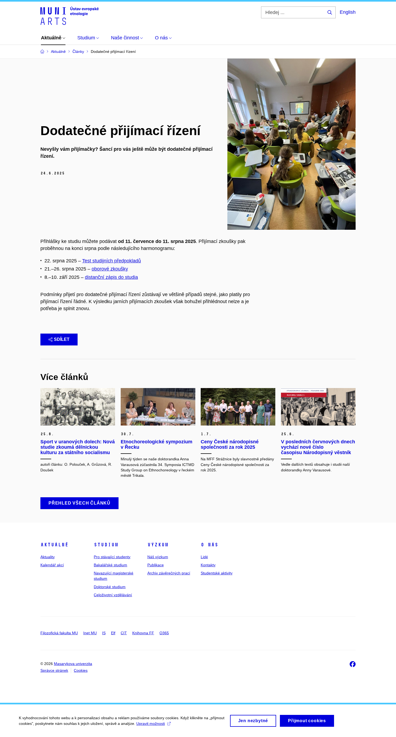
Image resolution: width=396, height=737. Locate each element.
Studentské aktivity (216, 573)
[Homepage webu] (69, 15)
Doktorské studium (110, 587)
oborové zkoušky (110, 269)
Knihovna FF (143, 633)
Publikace (155, 565)
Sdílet (62, 339)
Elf (113, 633)
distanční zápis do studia (111, 277)
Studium (106, 545)
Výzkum (157, 545)
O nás (209, 545)
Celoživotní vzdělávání (113, 595)
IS (104, 633)
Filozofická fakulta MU (59, 633)
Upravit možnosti (150, 723)
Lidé (204, 557)
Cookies (81, 670)
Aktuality (47, 557)
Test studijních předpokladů (111, 260)
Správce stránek (54, 670)
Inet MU (90, 633)
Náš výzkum (157, 557)
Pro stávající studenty (112, 557)
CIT (124, 633)
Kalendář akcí (52, 565)
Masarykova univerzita (73, 663)
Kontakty (208, 565)
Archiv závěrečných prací (168, 573)
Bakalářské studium (110, 565)
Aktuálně (54, 545)
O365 (164, 633)
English (348, 12)
